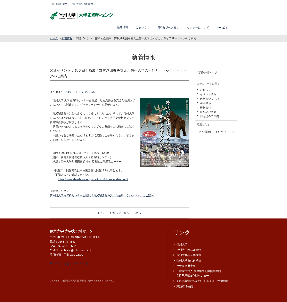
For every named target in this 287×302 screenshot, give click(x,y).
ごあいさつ (143, 27)
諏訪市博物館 (184, 286)
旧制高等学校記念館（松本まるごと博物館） (203, 280)
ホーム (54, 38)
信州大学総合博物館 (188, 255)
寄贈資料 (205, 107)
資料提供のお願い (168, 27)
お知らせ (70, 92)
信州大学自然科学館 (188, 260)
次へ (138, 212)
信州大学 (181, 244)
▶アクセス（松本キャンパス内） (70, 263)
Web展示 (222, 27)
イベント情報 (88, 92)
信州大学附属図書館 (82, 4)
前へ (100, 212)
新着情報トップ (207, 72)
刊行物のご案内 (209, 116)
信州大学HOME (60, 4)
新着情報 (122, 27)
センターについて (198, 27)
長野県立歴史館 (186, 265)
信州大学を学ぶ (209, 98)
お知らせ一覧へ (119, 212)
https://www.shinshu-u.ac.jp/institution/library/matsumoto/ (93, 179)
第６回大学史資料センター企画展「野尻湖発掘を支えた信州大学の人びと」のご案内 (102, 195)
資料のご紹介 (208, 111)
